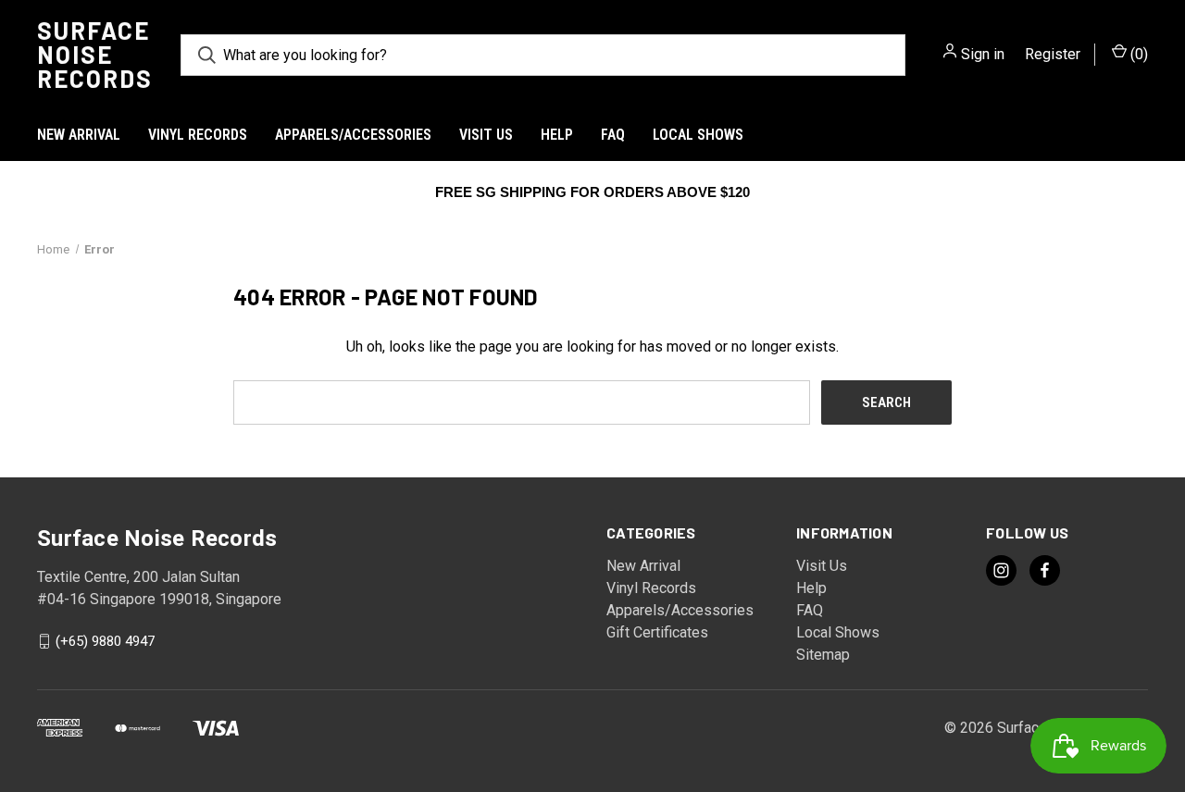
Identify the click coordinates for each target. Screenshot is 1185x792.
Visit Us (486, 134)
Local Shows (698, 134)
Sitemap (823, 654)
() (1137, 54)
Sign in (982, 54)
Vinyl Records (197, 134)
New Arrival (78, 134)
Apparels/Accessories (353, 134)
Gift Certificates (657, 632)
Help (557, 134)
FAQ (613, 134)
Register (1052, 54)
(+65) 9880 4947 (105, 641)
